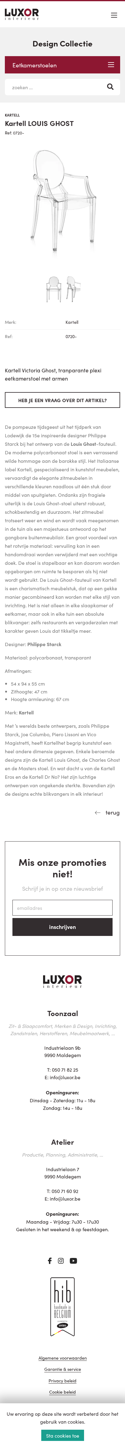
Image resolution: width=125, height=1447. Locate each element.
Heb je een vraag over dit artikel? (62, 400)
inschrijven (62, 926)
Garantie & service (62, 1369)
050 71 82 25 (65, 1069)
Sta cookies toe (62, 1435)
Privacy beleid (62, 1381)
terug (112, 812)
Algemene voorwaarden (63, 1358)
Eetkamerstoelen (34, 65)
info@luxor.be (65, 1077)
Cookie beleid (62, 1392)
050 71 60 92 (65, 1191)
